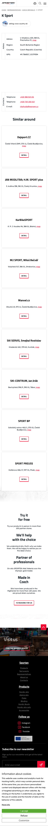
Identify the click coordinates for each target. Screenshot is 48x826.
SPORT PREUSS (24, 463)
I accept (24, 811)
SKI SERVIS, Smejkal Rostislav (24, 340)
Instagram (26, 722)
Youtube (26, 731)
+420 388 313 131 (27, 97)
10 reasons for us (24, 602)
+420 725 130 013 (27, 102)
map (34, 40)
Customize (24, 820)
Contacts (24, 680)
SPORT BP (24, 421)
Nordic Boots (24, 704)
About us (24, 677)
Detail (24, 155)
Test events (24, 671)
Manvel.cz (24, 300)
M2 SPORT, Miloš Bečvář (24, 260)
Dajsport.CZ (24, 137)
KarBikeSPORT (24, 220)
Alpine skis (24, 695)
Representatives (24, 674)
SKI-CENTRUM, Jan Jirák (24, 381)
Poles (24, 698)
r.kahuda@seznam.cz (29, 106)
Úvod (4, 10)
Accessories (24, 710)
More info (6, 805)
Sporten (24, 663)
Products (24, 668)
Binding (24, 701)
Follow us (24, 717)
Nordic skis (24, 692)
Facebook (26, 727)
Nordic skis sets (24, 707)
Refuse (24, 815)
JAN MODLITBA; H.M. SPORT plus (24, 180)
